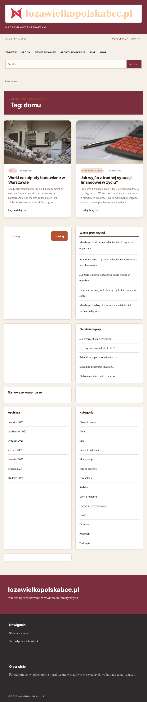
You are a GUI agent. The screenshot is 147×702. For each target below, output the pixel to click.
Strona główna (10, 81)
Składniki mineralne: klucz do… (97, 366)
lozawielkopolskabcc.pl (43, 589)
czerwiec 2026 (15, 422)
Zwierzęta (84, 534)
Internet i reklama (89, 450)
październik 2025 (17, 431)
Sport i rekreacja (73, 52)
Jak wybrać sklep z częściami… (96, 339)
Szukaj (134, 64)
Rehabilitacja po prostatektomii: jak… (100, 357)
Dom (103, 52)
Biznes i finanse (45, 52)
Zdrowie (11, 52)
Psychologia (85, 478)
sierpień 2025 (15, 450)
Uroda (25, 52)
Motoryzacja (86, 459)
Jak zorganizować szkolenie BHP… (98, 348)
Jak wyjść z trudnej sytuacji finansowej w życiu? (106, 180)
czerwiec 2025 (15, 459)
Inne (93, 52)
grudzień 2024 (15, 478)
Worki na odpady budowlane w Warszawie (36, 180)
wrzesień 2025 (15, 440)
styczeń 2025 (15, 468)
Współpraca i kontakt (127, 38)
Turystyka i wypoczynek (92, 506)
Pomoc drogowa (88, 468)
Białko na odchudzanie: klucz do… (98, 376)
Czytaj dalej (17, 210)
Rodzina (83, 487)
